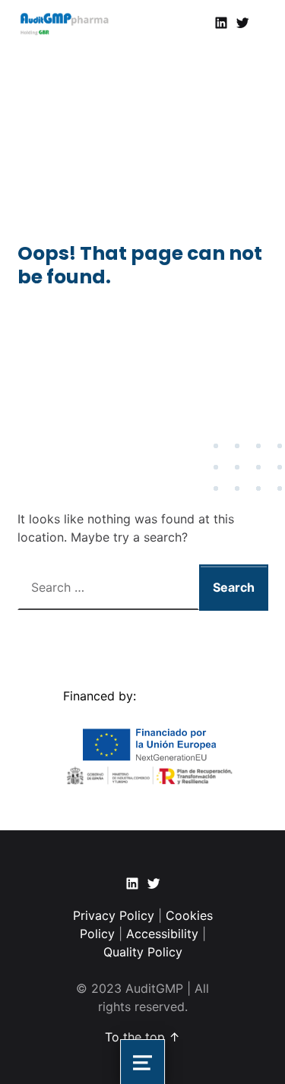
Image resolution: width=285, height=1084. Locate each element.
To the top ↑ (142, 1036)
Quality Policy (142, 951)
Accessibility (162, 933)
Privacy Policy (115, 915)
